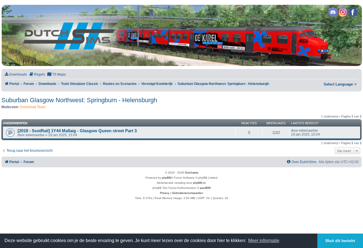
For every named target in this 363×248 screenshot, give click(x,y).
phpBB (166, 177)
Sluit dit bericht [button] (340, 240)
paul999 (205, 187)
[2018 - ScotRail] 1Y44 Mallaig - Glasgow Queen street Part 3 (77, 131)
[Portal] (181, 35)
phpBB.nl (199, 182)
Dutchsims (191, 172)
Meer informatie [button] (263, 240)
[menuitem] (15, 74)
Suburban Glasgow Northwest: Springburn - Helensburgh (79, 100)
